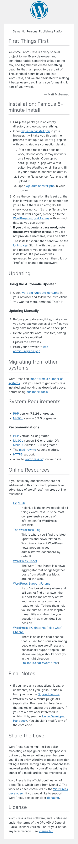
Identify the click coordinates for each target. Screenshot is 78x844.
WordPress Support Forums (31, 583)
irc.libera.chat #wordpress (40, 663)
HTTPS (18, 454)
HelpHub (19, 503)
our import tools (37, 391)
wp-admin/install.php (35, 131)
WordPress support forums (31, 218)
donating (53, 797)
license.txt (46, 831)
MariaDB (19, 445)
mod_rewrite (27, 449)
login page (20, 245)
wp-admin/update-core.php (40, 292)
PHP (16, 413)
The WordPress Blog (27, 529)
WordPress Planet (25, 561)
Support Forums (48, 694)
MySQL (18, 418)
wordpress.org (35, 459)
